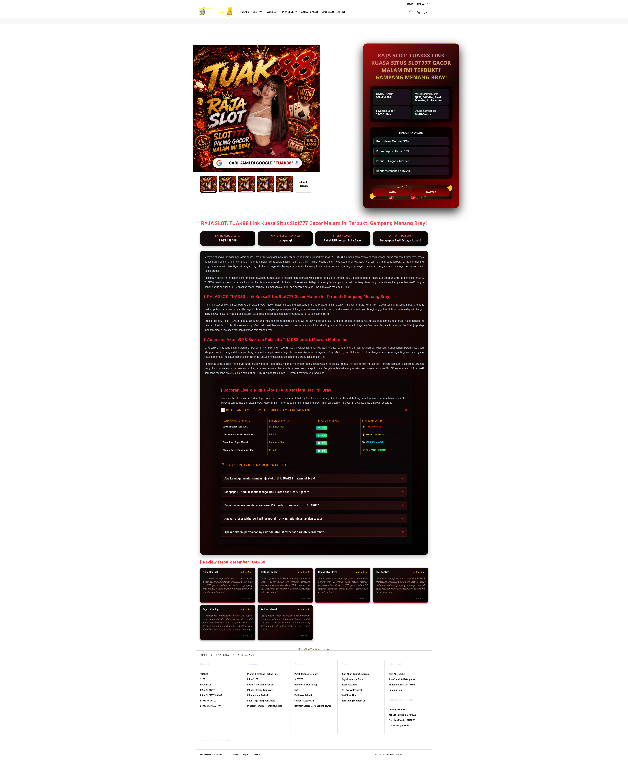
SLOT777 (298, 679)
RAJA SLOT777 (207, 690)
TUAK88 (204, 674)
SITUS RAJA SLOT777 (210, 706)
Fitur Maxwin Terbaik (258, 695)
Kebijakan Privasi (303, 695)
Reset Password (349, 684)
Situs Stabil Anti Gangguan (402, 679)
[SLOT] (216, 11)
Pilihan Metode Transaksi (260, 690)
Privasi (236, 754)
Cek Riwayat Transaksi (352, 690)
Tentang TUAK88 (397, 709)
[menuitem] (244, 12)
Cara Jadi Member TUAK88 (402, 720)
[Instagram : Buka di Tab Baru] (419, 755)
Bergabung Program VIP (353, 700)
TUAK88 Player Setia (399, 725)
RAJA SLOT (205, 684)
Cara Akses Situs (397, 674)
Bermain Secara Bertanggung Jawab (312, 706)
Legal (245, 754)
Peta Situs (256, 754)
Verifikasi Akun (349, 695)
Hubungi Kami (396, 690)
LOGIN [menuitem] (410, 4)
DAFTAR (431, 192)
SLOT (202, 679)
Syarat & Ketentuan (304, 700)
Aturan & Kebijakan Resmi (402, 684)
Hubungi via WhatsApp (305, 684)
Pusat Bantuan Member (306, 674)
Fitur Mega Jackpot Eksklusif (261, 700)
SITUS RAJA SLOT (209, 700)
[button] (418, 12)
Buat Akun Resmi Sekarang (355, 674)
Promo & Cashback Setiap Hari (262, 674)
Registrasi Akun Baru (352, 679)
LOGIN (392, 192)
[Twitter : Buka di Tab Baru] (413, 755)
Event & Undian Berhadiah (260, 684)
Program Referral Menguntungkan (264, 706)
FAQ (296, 690)
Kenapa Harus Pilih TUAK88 (402, 715)
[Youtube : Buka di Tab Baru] (426, 755)
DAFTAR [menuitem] (421, 4)
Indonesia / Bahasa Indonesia (212, 754)
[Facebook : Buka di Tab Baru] (407, 755)
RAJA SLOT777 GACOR (211, 695)
